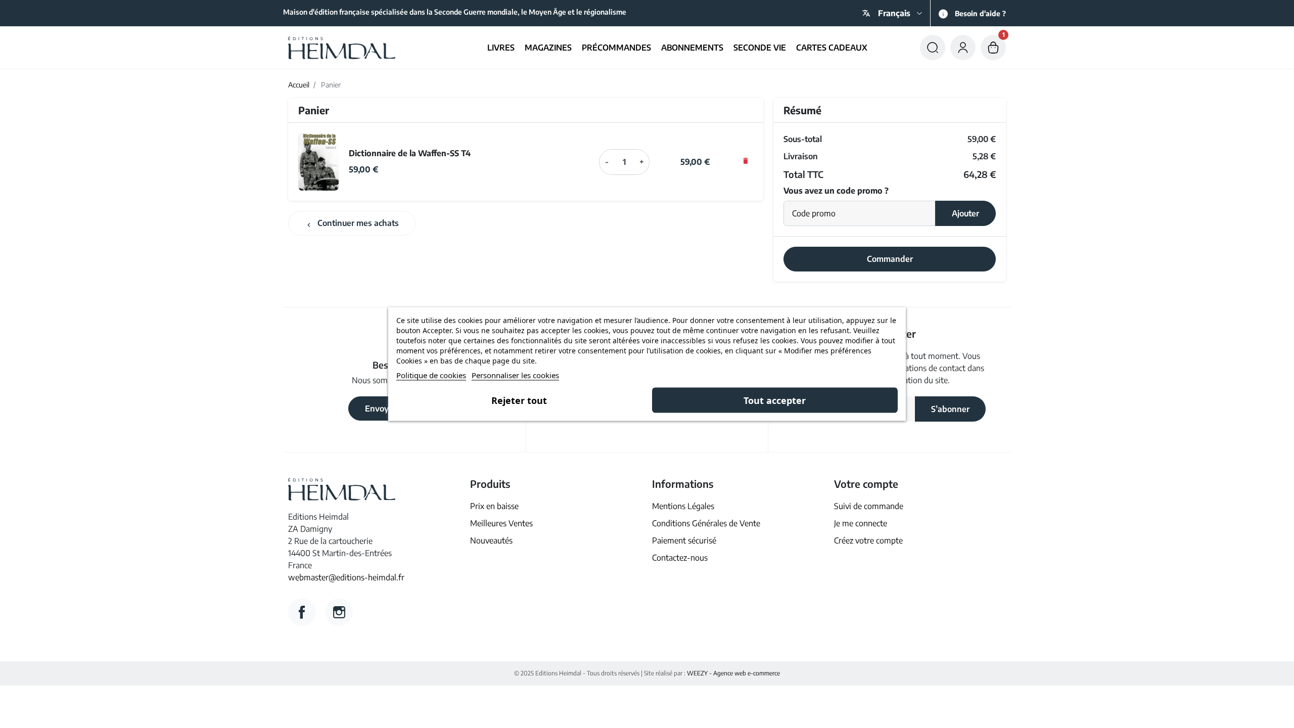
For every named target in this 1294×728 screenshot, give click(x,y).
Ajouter (965, 213)
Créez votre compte (868, 540)
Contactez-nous (680, 558)
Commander (890, 259)
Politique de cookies (431, 375)
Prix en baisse (494, 506)
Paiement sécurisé (684, 540)
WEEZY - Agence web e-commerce (733, 673)
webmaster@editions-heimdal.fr (346, 577)
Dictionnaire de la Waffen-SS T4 (410, 153)
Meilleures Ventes (501, 523)
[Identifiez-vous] (963, 47)
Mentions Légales (683, 506)
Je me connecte (860, 523)
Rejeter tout (519, 400)
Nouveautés (491, 540)
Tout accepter (775, 400)
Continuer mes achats (352, 223)
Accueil (298, 84)
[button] (933, 47)
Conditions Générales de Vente (706, 523)
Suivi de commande (868, 506)
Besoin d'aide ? (980, 13)
